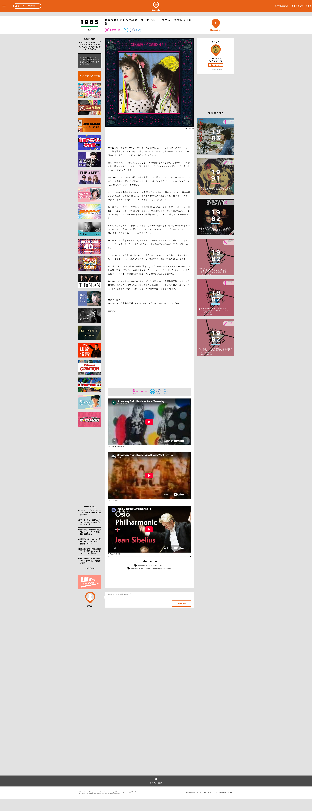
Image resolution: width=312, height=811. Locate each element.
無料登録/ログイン (282, 6)
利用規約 (207, 792)
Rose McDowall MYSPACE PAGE (151, 566)
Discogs (191, 128)
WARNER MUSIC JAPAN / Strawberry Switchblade (151, 569)
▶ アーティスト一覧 (89, 76)
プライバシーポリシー (223, 792)
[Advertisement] (89, 466)
